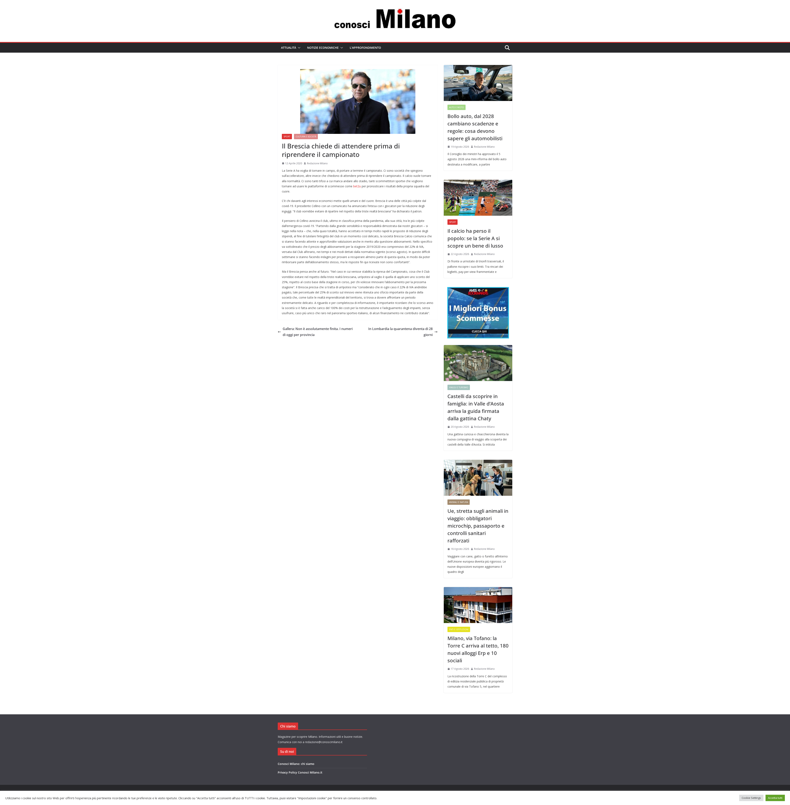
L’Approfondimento (365, 48)
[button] (298, 48)
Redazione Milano (317, 163)
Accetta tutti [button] (775, 798)
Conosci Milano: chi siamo (296, 764)
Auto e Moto (456, 107)
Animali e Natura (458, 502)
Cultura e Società (306, 136)
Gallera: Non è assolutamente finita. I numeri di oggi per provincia (318, 332)
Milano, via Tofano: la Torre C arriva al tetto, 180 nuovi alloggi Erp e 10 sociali (478, 649)
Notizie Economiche (323, 48)
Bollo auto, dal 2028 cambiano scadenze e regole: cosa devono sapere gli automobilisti (474, 127)
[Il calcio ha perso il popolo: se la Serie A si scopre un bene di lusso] (478, 198)
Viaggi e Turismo (458, 387)
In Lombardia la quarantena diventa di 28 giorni (400, 332)
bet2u (357, 186)
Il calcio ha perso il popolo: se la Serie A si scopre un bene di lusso (475, 238)
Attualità (288, 48)
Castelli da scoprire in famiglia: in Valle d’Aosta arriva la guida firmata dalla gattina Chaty (475, 407)
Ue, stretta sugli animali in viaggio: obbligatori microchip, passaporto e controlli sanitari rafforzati (477, 525)
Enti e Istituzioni (458, 629)
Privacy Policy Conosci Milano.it (300, 772)
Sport (286, 136)
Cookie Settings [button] (751, 798)
